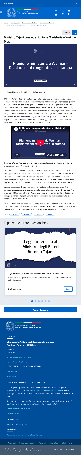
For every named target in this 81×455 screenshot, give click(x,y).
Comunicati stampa (47, 23)
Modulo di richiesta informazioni (18, 408)
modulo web (34, 390)
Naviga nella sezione (40, 310)
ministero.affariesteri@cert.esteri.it (19, 357)
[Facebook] (55, 10)
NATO (38, 214)
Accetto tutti (71, 449)
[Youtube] (68, 10)
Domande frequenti (14, 413)
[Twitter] (62, 10)
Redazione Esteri (67, 443)
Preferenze (57, 449)
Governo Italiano (9, 3)
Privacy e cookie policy (27, 443)
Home (6, 23)
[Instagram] (55, 14)
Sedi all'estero (12, 376)
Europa (14, 214)
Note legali (12, 443)
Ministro (26, 214)
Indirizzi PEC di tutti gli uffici (17, 362)
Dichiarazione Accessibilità (48, 443)
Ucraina (50, 214)
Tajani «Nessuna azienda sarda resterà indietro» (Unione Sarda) (36, 273)
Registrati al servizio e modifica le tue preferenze (24, 435)
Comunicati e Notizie (29, 23)
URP (9, 387)
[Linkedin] (68, 14)
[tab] (32, 301)
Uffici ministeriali (13, 371)
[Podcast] (62, 14)
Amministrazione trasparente (17, 424)
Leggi (68, 289)
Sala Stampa (15, 23)
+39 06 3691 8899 (55, 390)
